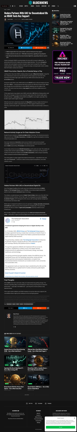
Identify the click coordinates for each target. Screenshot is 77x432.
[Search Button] (58, 6)
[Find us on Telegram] (12, 6)
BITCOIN (21, 6)
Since (47, 84)
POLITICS (38, 6)
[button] (74, 418)
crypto (14, 304)
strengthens (44, 62)
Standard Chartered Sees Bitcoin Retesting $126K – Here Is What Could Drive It (14, 350)
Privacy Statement (64, 429)
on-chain (25, 135)
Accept (60, 427)
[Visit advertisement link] (62, 67)
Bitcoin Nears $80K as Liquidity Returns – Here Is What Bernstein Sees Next (38, 369)
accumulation (7, 79)
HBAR (18, 304)
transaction (18, 142)
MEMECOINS (44, 6)
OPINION (53, 6)
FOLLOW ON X (4, 6)
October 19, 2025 (17, 19)
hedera (21, 304)
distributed (19, 192)
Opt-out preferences (57, 429)
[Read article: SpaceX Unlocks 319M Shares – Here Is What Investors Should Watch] (38, 379)
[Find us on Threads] (14, 6)
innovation (28, 207)
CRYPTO (26, 6)
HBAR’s (9, 282)
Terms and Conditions (38, 419)
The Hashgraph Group (28, 304)
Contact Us (38, 415)
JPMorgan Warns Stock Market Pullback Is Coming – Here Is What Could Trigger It (38, 350)
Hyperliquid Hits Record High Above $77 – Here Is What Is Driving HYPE (14, 369)
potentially (16, 97)
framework (12, 159)
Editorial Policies (38, 417)
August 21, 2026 (7, 352)
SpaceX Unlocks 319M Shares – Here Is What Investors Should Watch (38, 387)
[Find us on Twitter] (10, 6)
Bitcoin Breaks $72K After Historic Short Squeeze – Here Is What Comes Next (14, 387)
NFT (49, 6)
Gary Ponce (10, 19)
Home (5, 9)
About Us (38, 413)
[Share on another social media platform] (48, 48)
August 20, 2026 (7, 390)
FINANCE (32, 6)
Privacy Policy (38, 420)
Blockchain (9, 304)
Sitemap (38, 422)
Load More (27, 394)
